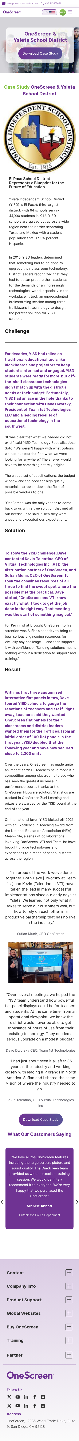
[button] (39, 1272)
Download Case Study (40, 53)
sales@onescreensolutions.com (22, 3)
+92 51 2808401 (53, 3)
